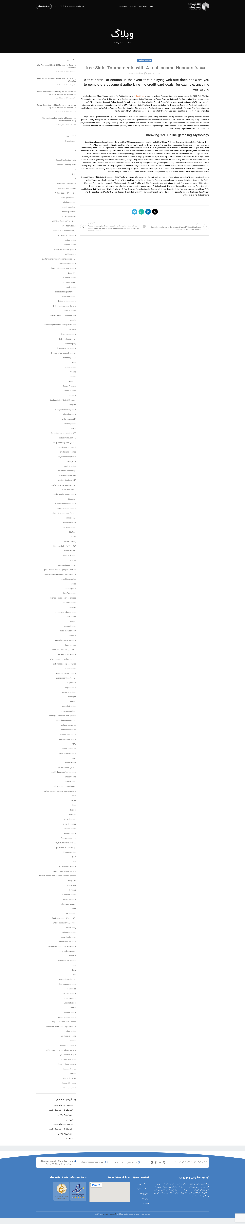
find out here (138, 96)
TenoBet (72, 956)
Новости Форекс (69, 1069)
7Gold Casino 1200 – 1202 (65, 193)
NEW (74, 744)
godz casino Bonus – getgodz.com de (60, 570)
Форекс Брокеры (69, 1078)
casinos (72, 395)
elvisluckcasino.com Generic (64, 513)
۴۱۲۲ (74, 174)
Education (72, 499)
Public (73, 862)
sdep (74, 909)
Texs (74, 970)
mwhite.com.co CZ (68, 734)
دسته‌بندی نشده (119, 43)
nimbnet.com (70, 763)
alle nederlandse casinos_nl (64, 231)
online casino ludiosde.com (64, 786)
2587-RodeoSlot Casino (66, 160)
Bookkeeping (70, 344)
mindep (73, 701)
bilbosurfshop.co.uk (67, 339)
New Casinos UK (69, 749)
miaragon (72, 697)
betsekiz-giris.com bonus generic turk (60, 325)
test (74, 965)
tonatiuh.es (71, 989)
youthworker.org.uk (68, 1055)
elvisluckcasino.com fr (66, 508)
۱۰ (75, 150)
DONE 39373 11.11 (69, 490)
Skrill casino (71, 913)
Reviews (72, 890)
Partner (73, 810)
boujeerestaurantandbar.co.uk (63, 353)
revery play (71, 885)
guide (73, 584)
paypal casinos (69, 824)
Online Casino (70, 777)
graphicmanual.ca (68, 579)
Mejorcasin (71, 683)
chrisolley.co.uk (69, 414)
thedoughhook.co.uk (67, 984)
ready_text (72, 880)
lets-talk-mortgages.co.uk (65, 640)
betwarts (72, 329)
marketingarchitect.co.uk (66, 678)
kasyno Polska (70, 626)
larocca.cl (72, 636)
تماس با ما (144, 1193)
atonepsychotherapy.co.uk (65, 249)
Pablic (73, 796)
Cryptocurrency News (67, 457)
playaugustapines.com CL (65, 843)
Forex (73, 537)
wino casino (71, 1031)
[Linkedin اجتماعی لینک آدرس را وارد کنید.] (148, 212)
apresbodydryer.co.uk (67, 235)
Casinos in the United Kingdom (63, 400)
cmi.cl (73, 428)
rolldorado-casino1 (68, 904)
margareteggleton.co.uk (66, 673)
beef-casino (71, 287)
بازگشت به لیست (144, 226)
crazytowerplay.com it (67, 447)
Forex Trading (70, 541)
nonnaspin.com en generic (65, 767)
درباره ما (145, 1198)
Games (73, 560)
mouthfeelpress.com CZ (66, 720)
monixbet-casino (69, 706)
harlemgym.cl (70, 588)
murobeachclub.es (68, 730)
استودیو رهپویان (109, 1214)
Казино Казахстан (68, 1059)
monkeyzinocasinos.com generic (62, 716)
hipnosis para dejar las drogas (63, 598)
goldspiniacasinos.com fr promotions (60, 574)
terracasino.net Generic (66, 961)
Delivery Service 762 (67, 475)
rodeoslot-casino (69, 895)
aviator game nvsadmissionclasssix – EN (59, 259)
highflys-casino (69, 593)
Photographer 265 (68, 838)
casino (73, 376)
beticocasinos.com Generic (64, 306)
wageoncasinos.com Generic (64, 1022)
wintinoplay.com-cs (68, 1045)
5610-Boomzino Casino (66, 183)
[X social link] (155, 212)
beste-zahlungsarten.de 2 (65, 292)
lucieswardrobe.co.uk (67, 654)
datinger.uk (71, 461)
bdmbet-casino (69, 278)
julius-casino (71, 617)
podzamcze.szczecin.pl (66, 847)
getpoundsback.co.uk (67, 565)
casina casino (70, 367)
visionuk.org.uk (70, 1012)
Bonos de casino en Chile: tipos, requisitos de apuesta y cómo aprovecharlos (56, 93)
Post (74, 857)
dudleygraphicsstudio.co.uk (64, 494)
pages (73, 800)
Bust (74, 362)
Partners (72, 814)
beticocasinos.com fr (67, 301)
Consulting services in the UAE (63, 433)
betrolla (73, 320)
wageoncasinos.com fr (66, 1017)
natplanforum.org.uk (67, 739)
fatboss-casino (69, 527)
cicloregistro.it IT (69, 419)
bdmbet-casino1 (69, 282)
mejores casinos (69, 692)
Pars (74, 805)
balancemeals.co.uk (68, 264)
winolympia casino (68, 1036)
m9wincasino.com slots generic (63, 659)
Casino (73, 372)
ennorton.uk (71, 518)
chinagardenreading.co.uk (65, 410)
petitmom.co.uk (69, 833)
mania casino (70, 668)
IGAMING (72, 607)
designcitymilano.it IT (67, 480)
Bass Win (72, 273)
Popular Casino (70, 852)
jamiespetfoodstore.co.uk (65, 612)
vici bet (73, 1007)
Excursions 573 (69, 522)
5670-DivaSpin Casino (67, 188)
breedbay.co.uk (69, 358)
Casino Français (69, 386)
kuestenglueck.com (68, 631)
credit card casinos (68, 452)
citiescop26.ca (70, 424)
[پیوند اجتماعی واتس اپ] (141, 212)
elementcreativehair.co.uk (65, 504)
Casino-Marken (70, 391)
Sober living (71, 927)
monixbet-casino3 (68, 711)
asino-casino (70, 240)
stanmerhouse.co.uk (67, 942)
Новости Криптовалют (67, 1064)
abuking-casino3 (69, 207)
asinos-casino (70, 245)
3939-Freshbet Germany (66, 165)
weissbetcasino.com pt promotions (61, 1026)
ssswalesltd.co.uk (68, 937)
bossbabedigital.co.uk (66, 348)
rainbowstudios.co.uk (67, 866)
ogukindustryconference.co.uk (63, 772)
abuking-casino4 (69, 212)
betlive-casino (70, 311)
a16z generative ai (68, 198)
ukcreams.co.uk (69, 993)
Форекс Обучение (69, 1083)
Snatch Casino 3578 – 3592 (64, 918)
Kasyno (73, 621)
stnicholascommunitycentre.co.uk (62, 946)
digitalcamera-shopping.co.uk (63, 485)
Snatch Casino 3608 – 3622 (64, 923)
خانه (129, 43)
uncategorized (70, 998)
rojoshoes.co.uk (69, 899)
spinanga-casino (69, 932)
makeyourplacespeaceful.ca (64, 664)
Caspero (72, 405)
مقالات (146, 1203)
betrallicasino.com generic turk (63, 315)
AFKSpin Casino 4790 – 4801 (64, 221)
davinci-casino (70, 466)
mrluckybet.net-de (68, 725)
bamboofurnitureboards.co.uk (63, 268)
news (74, 758)
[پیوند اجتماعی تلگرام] (134, 212)
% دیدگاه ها (60, 71)
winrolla (73, 1041)
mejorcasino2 (70, 687)
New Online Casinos (67, 753)
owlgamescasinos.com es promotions (60, 791)
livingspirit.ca (70, 645)
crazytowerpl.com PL (67, 438)
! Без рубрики (70, 141)
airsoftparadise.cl (69, 226)
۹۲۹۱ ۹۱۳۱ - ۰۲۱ (60, 6)
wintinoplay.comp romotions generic (61, 1050)
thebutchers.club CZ (67, 979)
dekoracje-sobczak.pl (67, 471)
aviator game (70, 254)
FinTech (72, 532)
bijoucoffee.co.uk (68, 334)
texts (74, 975)
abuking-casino (69, 202)
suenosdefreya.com (68, 951)
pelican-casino (70, 829)
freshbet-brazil (70, 551)
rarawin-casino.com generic (64, 871)
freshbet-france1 (69, 555)
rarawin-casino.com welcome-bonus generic (57, 876)
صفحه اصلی (144, 1184)
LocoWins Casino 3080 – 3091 (63, 650)
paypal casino (70, 819)
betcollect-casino (69, 296)
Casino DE (72, 381)
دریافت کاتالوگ (43, 6)
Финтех (73, 1073)
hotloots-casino (69, 602)
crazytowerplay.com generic (64, 442)
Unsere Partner (70, 1003)
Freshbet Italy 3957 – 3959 (64, 546)
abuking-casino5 (69, 216)
